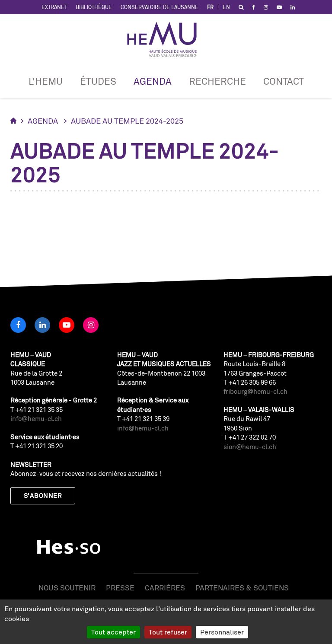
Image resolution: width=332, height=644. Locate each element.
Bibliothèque (94, 7)
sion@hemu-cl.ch (249, 447)
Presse (120, 587)
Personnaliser (222, 632)
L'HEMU (46, 81)
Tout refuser (168, 632)
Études (98, 81)
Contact (283, 81)
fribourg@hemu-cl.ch (255, 391)
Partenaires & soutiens (242, 587)
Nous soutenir (67, 587)
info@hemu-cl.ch (36, 418)
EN (226, 7)
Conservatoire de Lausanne (159, 7)
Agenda (153, 81)
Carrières (165, 587)
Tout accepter (113, 632)
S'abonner (43, 495)
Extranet (54, 7)
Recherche (217, 81)
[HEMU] (166, 39)
